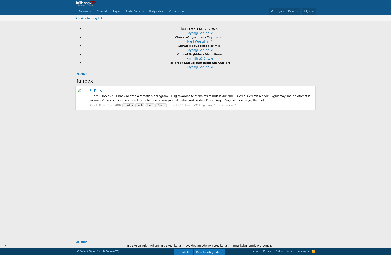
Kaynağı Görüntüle (200, 33)
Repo (116, 11)
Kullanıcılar (176, 11)
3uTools (95, 90)
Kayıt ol (97, 18)
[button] (91, 11)
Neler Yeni (133, 11)
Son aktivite (82, 18)
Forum (83, 11)
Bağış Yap (156, 11)
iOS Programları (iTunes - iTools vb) (215, 105)
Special (102, 11)
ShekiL (93, 105)
